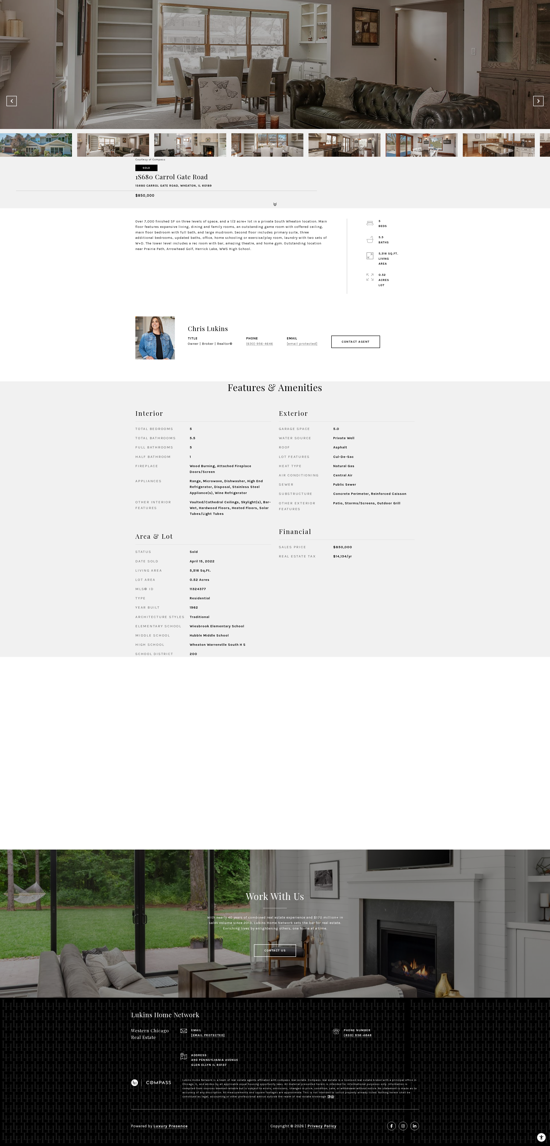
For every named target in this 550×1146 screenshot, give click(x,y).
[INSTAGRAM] (403, 1126)
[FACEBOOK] (391, 1126)
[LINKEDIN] (414, 1126)
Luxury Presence (170, 1126)
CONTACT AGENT (356, 342)
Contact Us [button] (275, 950)
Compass (314, 1080)
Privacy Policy (321, 1126)
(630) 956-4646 (259, 344)
